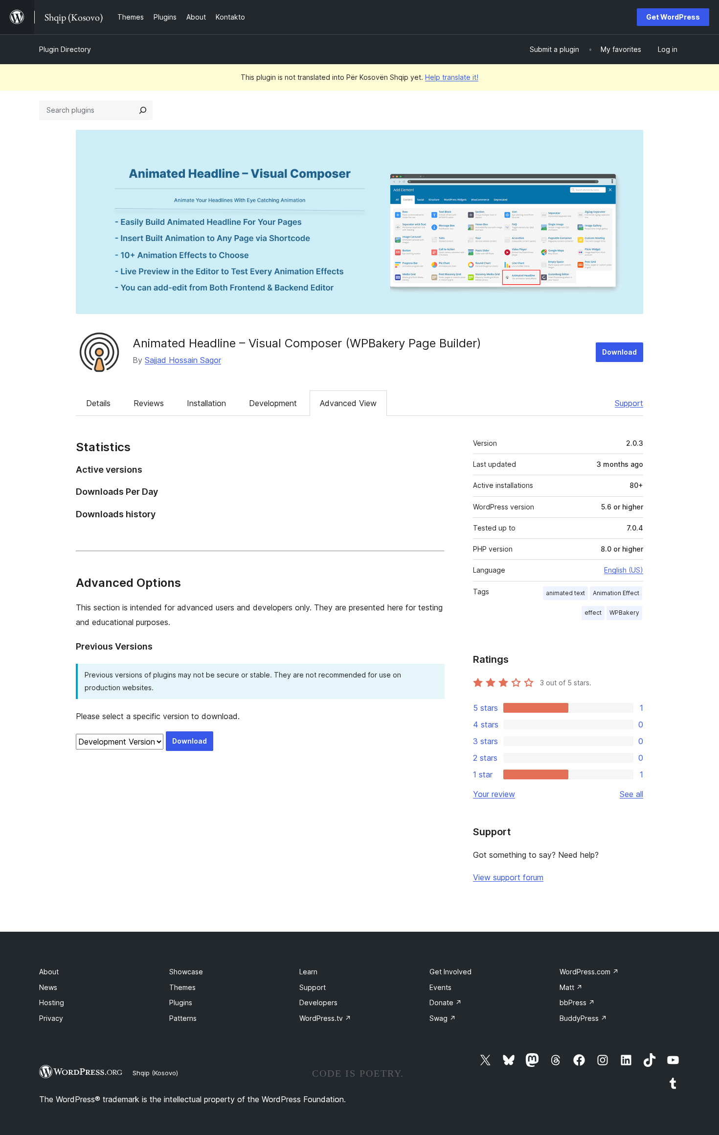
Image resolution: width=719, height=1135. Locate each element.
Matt (571, 987)
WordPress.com (589, 971)
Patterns (183, 1018)
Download (619, 352)
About (49, 971)
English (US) (623, 570)
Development (273, 403)
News (48, 987)
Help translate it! (451, 77)
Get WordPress (673, 17)
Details (98, 403)
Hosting (51, 1002)
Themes (182, 987)
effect (593, 612)
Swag (442, 1018)
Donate (445, 1002)
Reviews (149, 403)
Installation (206, 403)
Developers (318, 1002)
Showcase (186, 971)
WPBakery (624, 612)
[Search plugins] (143, 110)
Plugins (180, 1002)
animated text (565, 593)
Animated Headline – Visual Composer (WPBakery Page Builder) (307, 343)
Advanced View (348, 403)
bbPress (577, 1002)
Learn (308, 971)
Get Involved (450, 971)
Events (440, 987)
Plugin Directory (65, 49)
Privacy (51, 1018)
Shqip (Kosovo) (155, 1073)
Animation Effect (616, 593)
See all (631, 794)
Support (629, 403)
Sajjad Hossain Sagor (183, 360)
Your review (494, 794)
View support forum (508, 877)
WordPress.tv (325, 1018)
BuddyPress (583, 1018)
